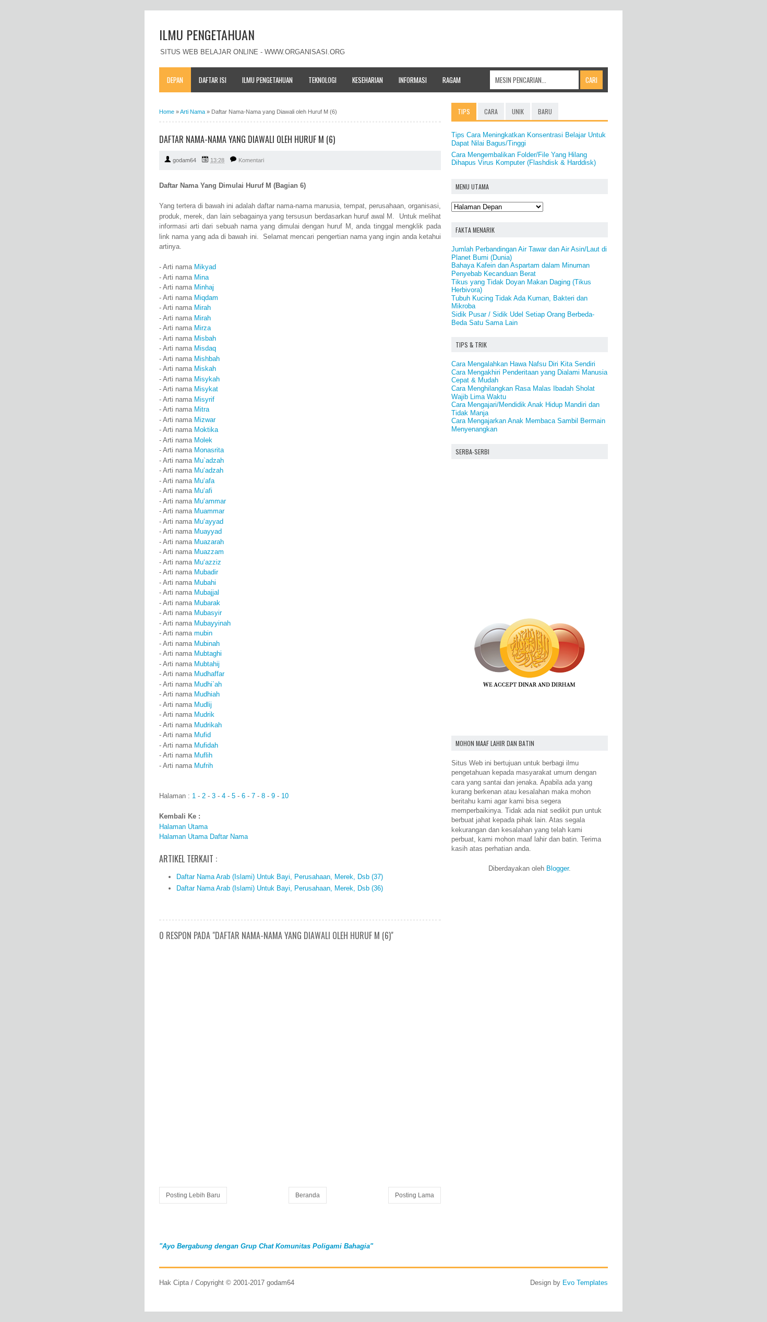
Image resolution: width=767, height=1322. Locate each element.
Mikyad (205, 267)
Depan (175, 80)
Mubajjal (206, 592)
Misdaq (205, 348)
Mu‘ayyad (208, 521)
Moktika (206, 430)
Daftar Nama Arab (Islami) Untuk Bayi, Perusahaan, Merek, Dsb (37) (279, 877)
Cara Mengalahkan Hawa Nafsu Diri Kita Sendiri (523, 364)
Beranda (307, 1195)
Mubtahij (207, 664)
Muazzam (209, 552)
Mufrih (203, 766)
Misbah (205, 338)
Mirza (202, 328)
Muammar (209, 511)
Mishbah (207, 359)
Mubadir (206, 572)
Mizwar (204, 420)
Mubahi (205, 582)
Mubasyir (208, 613)
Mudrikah (208, 725)
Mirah (202, 307)
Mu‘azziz (207, 562)
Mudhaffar (209, 674)
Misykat (206, 389)
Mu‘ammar (210, 501)
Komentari (251, 160)
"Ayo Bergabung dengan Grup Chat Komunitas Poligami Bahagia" (266, 1246)
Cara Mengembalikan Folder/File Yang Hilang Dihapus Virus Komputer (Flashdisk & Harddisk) (523, 159)
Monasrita (209, 450)
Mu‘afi (203, 491)
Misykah (207, 379)
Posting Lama (414, 1195)
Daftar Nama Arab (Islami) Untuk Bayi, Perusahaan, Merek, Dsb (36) (279, 888)
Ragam (451, 80)
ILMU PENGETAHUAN (207, 34)
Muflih (203, 755)
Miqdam (206, 298)
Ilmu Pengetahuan (267, 80)
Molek (203, 440)
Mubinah (207, 643)
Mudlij (203, 704)
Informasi (413, 80)
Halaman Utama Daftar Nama (203, 836)
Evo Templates (585, 1283)
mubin (203, 633)
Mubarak (207, 603)
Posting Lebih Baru (193, 1195)
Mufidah (206, 745)
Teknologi (322, 80)
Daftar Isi (212, 80)
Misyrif (204, 399)
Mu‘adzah (208, 470)
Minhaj (204, 287)
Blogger (557, 868)
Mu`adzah (209, 460)
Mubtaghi (208, 653)
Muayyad (208, 531)
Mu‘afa (204, 481)
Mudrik (204, 714)
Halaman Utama (183, 827)
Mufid (202, 735)
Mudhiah (207, 694)
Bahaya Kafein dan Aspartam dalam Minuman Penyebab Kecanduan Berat (520, 269)
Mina (201, 277)
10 (285, 796)
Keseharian (367, 80)
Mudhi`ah (208, 684)
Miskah (205, 368)
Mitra (201, 409)
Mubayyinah (212, 623)
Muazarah (209, 542)
